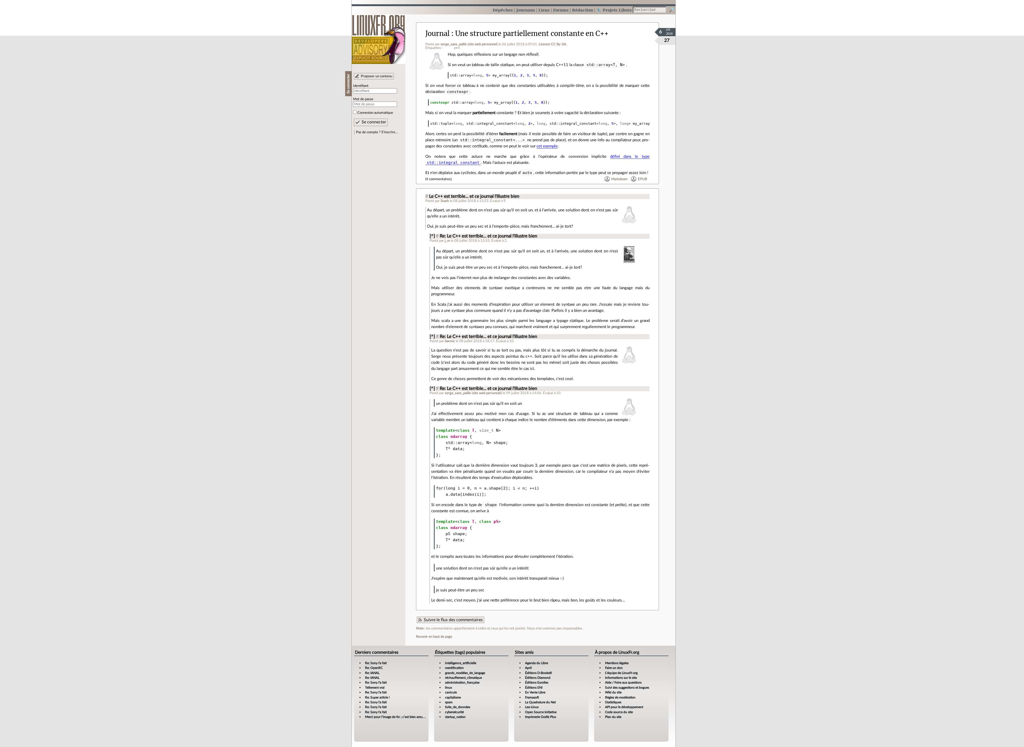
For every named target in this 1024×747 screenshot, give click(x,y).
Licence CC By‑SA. (553, 44)
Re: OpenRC (374, 667)
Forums (561, 10)
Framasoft (532, 697)
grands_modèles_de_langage (465, 673)
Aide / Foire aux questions (623, 682)
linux (448, 687)
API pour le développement (624, 707)
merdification (454, 667)
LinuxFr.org (378, 36)
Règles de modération (620, 697)
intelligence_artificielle (460, 663)
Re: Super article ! (377, 697)
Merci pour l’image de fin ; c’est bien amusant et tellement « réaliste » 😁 (415, 716)
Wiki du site (613, 692)
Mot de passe (363, 99)
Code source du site (619, 712)
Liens (544, 10)
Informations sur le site (621, 677)
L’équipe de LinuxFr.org (621, 673)
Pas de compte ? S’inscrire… (377, 132)
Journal (437, 33)
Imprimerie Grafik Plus (540, 716)
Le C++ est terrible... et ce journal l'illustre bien (474, 196)
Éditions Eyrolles (536, 682)
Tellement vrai (375, 687)
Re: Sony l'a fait (376, 663)
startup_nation (455, 716)
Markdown (619, 179)
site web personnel (482, 44)
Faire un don (614, 667)
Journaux (525, 10)
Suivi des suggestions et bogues (627, 687)
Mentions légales (617, 663)
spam (449, 702)
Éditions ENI (533, 687)
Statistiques (613, 702)
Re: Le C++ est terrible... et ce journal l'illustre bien (488, 236)
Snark (445, 201)
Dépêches (503, 10)
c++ (457, 48)
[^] (432, 236)
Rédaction (582, 10)
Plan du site (613, 716)
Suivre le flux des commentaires (453, 620)
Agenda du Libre (536, 663)
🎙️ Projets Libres (614, 10)
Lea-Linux (532, 707)
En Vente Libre (535, 692)
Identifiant (361, 85)
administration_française (462, 682)
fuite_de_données (457, 707)
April (528, 667)
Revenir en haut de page (434, 636)
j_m (447, 240)
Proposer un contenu (376, 76)
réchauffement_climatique (463, 677)
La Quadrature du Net (540, 702)
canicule (451, 692)
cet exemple (547, 146)
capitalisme (453, 697)
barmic (450, 341)
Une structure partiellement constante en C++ (532, 33)
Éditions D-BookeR (538, 673)
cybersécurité (454, 712)
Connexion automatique (375, 112)
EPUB (642, 179)
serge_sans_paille (454, 44)
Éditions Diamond (537, 677)
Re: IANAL (372, 673)
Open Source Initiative (541, 712)
